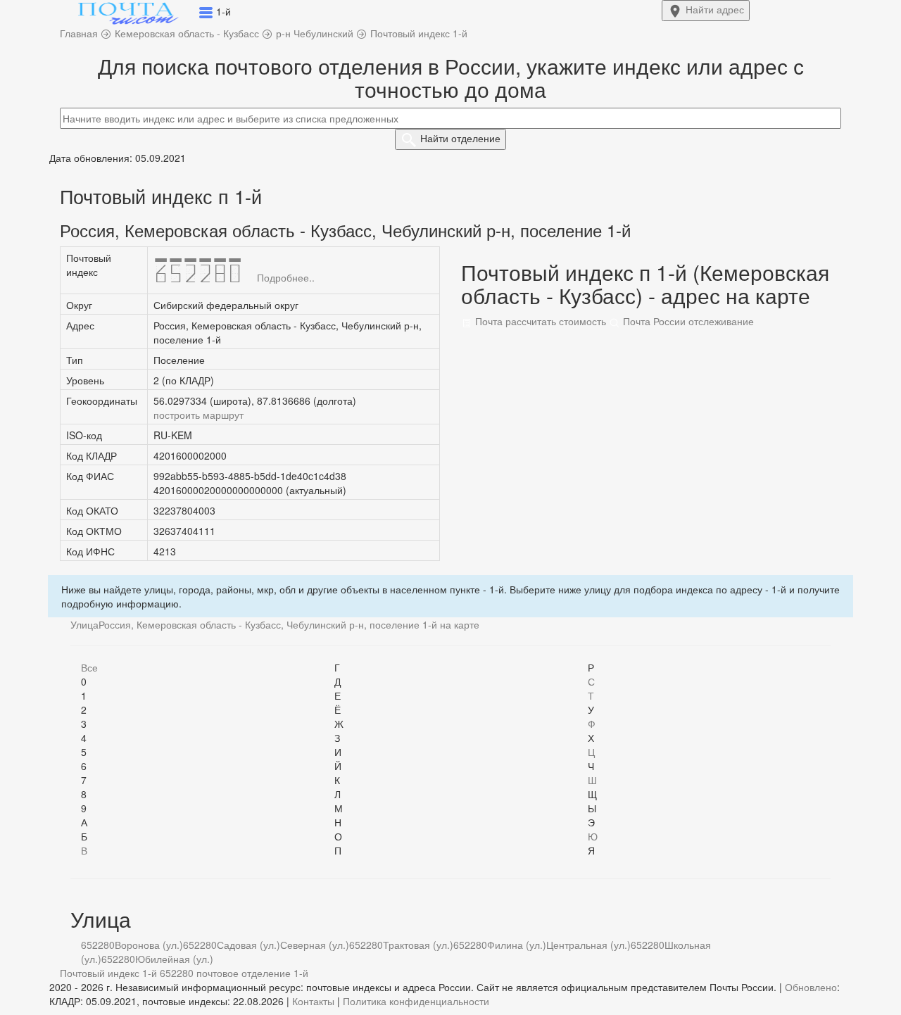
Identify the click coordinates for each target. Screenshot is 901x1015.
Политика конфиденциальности (416, 1001)
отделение (460, 138)
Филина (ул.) (516, 945)
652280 (98, 945)
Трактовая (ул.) (418, 945)
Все (89, 667)
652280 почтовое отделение (225, 973)
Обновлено (811, 987)
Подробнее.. (286, 277)
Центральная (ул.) (588, 945)
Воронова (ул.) (149, 945)
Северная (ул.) (314, 945)
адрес (715, 9)
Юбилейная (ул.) (174, 959)
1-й (301, 973)
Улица (84, 624)
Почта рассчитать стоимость (539, 321)
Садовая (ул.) (248, 945)
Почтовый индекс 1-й (108, 973)
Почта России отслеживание (687, 321)
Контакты (313, 1001)
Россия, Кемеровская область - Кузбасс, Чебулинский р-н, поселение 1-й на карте (289, 624)
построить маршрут (198, 415)
